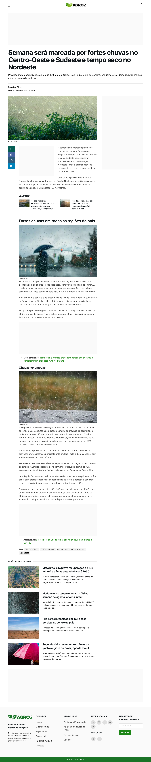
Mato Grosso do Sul (75, 549)
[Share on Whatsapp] (11, 149)
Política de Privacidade (74, 722)
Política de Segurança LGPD (74, 728)
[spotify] (93, 739)
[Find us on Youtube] (110, 722)
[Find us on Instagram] (104, 722)
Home (39, 722)
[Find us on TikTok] (93, 727)
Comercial (41, 736)
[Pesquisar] (142, 4)
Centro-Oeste (32, 549)
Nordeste (24, 553)
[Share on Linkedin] (11, 166)
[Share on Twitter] (11, 160)
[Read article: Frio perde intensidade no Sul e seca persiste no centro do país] (23, 628)
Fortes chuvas (48, 549)
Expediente (41, 731)
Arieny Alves (16, 87)
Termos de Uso (71, 735)
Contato (40, 745)
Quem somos (42, 726)
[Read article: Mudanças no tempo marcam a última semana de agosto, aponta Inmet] (23, 603)
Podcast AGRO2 (44, 741)
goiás (60, 549)
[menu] (9, 6)
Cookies (67, 739)
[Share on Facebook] (11, 154)
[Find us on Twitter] (99, 722)
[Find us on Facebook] (93, 722)
